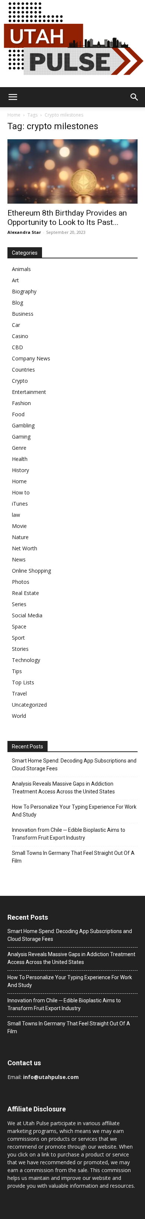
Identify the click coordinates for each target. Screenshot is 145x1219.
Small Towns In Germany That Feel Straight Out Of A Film (73, 857)
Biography (24, 291)
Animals (21, 269)
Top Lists (23, 682)
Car (16, 324)
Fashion (21, 403)
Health (20, 458)
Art (15, 280)
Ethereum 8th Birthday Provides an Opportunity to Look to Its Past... (67, 218)
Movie (19, 525)
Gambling (23, 425)
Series (19, 604)
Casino (20, 336)
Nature (20, 537)
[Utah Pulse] (72, 43)
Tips (17, 671)
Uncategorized (29, 704)
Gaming (21, 436)
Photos (20, 581)
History (20, 470)
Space (19, 626)
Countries (23, 369)
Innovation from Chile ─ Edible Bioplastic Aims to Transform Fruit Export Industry (68, 834)
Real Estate (25, 592)
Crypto (20, 380)
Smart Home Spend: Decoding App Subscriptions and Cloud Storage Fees (74, 764)
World (19, 715)
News (19, 559)
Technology (26, 659)
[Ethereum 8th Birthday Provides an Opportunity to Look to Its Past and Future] (72, 171)
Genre (19, 447)
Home (13, 115)
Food (18, 414)
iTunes (20, 503)
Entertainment (29, 391)
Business (22, 313)
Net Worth (24, 548)
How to (21, 492)
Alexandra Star (24, 232)
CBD (17, 347)
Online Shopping (31, 570)
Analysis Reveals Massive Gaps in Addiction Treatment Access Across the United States (63, 788)
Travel (19, 693)
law (16, 514)
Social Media (27, 615)
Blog (17, 302)
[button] (13, 97)
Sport (18, 637)
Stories (20, 648)
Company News (31, 358)
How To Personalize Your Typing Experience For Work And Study (74, 811)
